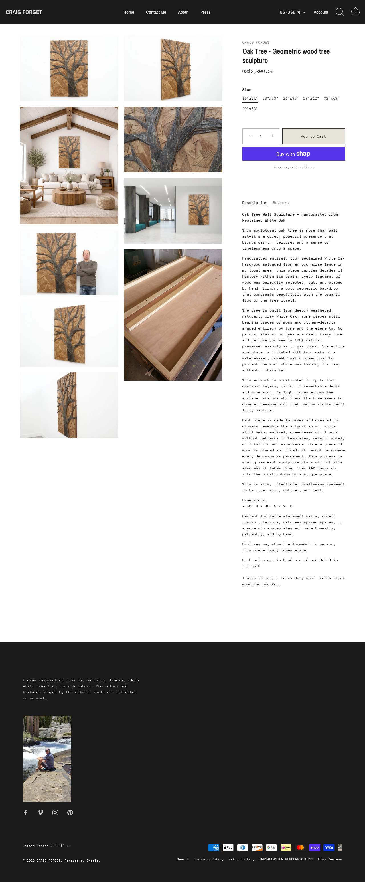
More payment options (294, 167)
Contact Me (156, 12)
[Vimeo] (40, 812)
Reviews (281, 202)
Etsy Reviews (330, 859)
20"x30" (271, 98)
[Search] (339, 12)
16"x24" (250, 98)
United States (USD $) (44, 846)
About (183, 12)
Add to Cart (313, 136)
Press (205, 12)
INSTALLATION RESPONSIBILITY (286, 859)
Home (128, 12)
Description (254, 202)
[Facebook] (26, 812)
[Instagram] (55, 812)
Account (321, 12)
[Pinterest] (70, 812)
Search (183, 859)
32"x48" (332, 98)
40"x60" (250, 109)
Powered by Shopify (83, 861)
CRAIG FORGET (24, 12)
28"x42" (311, 98)
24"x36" (291, 98)
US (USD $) (290, 12)
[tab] (257, 203)
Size (247, 89)
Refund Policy (242, 859)
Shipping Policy (209, 859)
